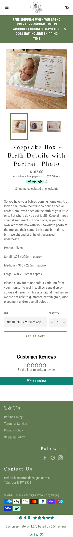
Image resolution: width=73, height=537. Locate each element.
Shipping (21, 189)
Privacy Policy (13, 430)
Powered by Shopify (48, 495)
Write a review (36, 381)
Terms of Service (15, 424)
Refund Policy (13, 417)
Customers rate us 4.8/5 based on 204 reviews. (36, 526)
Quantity (54, 313)
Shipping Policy (14, 437)
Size (6, 313)
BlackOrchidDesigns (25, 495)
